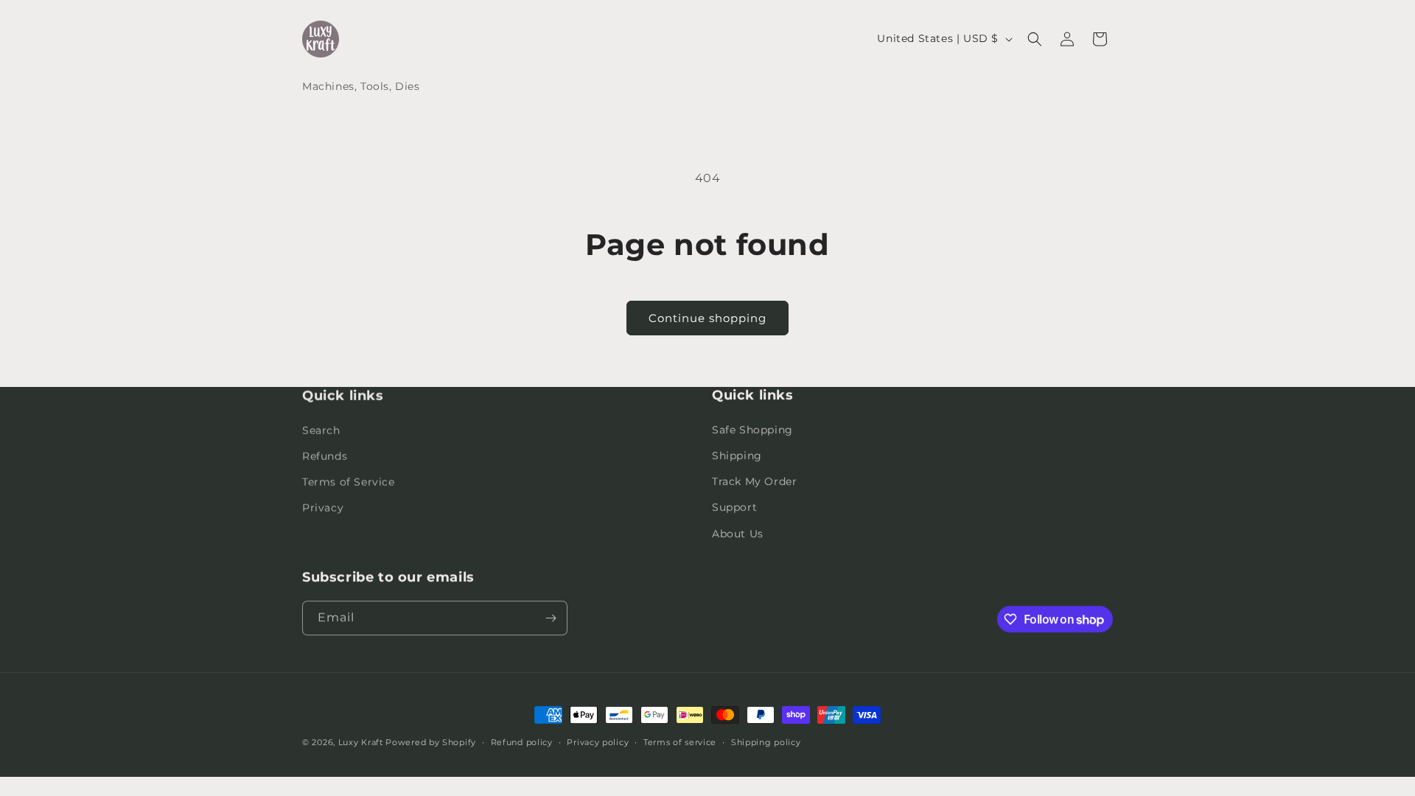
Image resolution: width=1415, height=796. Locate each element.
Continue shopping (707, 318)
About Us (738, 533)
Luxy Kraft (360, 742)
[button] (1035, 39)
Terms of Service (348, 481)
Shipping (737, 455)
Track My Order (754, 481)
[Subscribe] (550, 618)
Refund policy (522, 742)
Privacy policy (598, 742)
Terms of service (679, 742)
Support (734, 507)
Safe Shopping (752, 429)
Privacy (322, 507)
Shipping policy (766, 742)
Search (321, 429)
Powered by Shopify (430, 742)
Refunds (324, 455)
